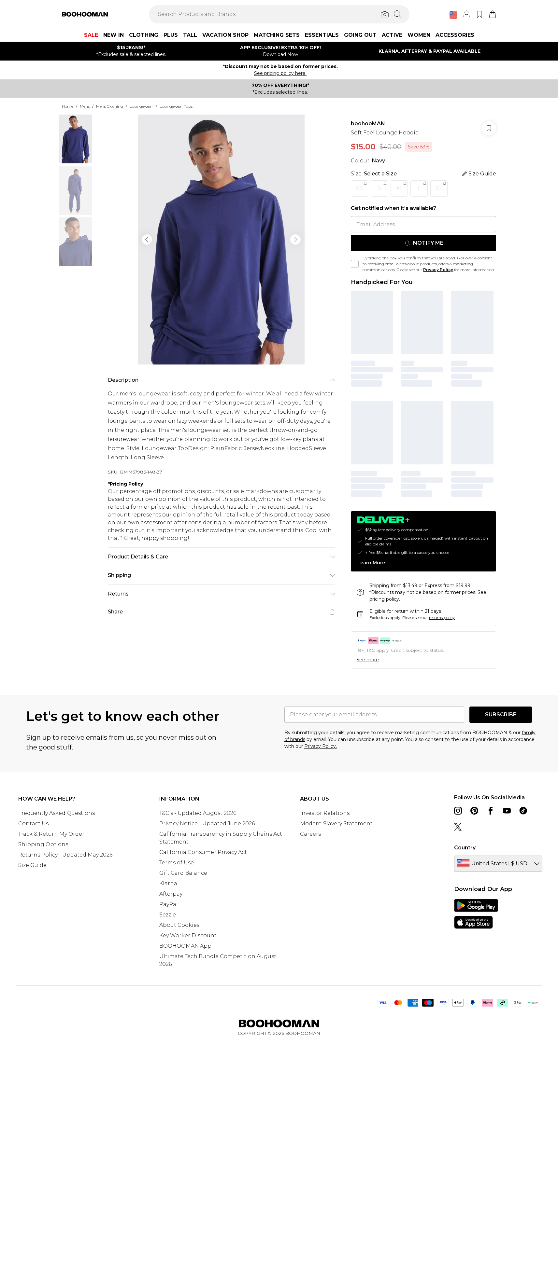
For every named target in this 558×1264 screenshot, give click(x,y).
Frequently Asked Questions (56, 813)
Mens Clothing (109, 106)
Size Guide (32, 865)
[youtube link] (507, 811)
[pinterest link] (474, 811)
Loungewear (141, 106)
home (67, 106)
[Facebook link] (490, 811)
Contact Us (33, 823)
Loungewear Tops (176, 106)
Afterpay (170, 894)
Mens (85, 106)
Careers (310, 834)
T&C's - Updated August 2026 (197, 813)
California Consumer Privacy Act (203, 852)
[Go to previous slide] (147, 239)
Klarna (168, 883)
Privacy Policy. (320, 746)
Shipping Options (43, 844)
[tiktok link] (523, 811)
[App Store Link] (476, 914)
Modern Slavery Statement (336, 823)
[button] (453, 14)
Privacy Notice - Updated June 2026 (207, 823)
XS (359, 188)
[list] (221, 239)
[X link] (458, 827)
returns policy (442, 617)
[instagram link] (458, 811)
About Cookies (179, 925)
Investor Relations (325, 813)
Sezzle (167, 915)
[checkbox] (355, 264)
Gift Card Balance (183, 873)
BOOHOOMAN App (185, 946)
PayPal (168, 904)
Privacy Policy (438, 269)
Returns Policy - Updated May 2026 (65, 855)
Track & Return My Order (51, 834)
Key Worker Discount (188, 935)
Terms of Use (176, 862)
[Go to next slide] (295, 239)
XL (439, 188)
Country (465, 848)
